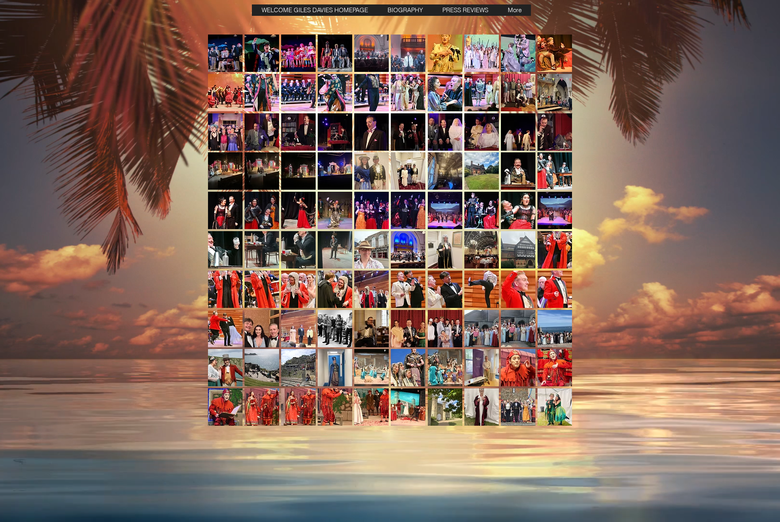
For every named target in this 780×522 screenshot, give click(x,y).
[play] (555, 419)
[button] (225, 53)
